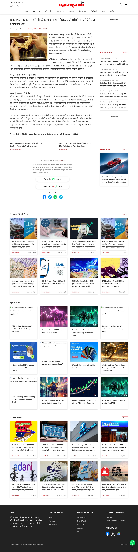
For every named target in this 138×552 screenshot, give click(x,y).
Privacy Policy (53, 524)
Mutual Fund (81, 521)
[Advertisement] (114, 33)
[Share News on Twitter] (50, 197)
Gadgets (80, 528)
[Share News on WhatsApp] (55, 197)
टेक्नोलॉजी (94, 11)
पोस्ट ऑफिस (82, 11)
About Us (52, 521)
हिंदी (18, 6)
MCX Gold (36, 11)
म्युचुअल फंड (60, 11)
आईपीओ (71, 11)
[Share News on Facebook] (44, 197)
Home (26, 11)
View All (125, 52)
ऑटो (103, 11)
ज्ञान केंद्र (112, 11)
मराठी (11, 6)
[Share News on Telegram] (61, 197)
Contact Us (61, 160)
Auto (78, 531)
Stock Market (81, 517)
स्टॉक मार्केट (48, 11)
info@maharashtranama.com (116, 521)
